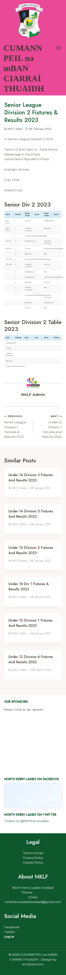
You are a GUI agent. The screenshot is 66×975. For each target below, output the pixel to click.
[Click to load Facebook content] (33, 795)
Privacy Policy (33, 858)
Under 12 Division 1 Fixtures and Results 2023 (30, 623)
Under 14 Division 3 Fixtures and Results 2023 (30, 477)
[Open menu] (58, 47)
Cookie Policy (33, 862)
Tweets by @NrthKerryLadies (26, 821)
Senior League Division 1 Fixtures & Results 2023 (15, 426)
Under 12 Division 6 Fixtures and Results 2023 (30, 659)
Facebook (11, 927)
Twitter (9, 932)
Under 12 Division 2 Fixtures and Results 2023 (30, 550)
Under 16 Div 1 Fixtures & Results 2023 (28, 586)
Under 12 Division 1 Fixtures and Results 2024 (52, 426)
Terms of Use (33, 853)
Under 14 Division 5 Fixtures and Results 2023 (30, 514)
